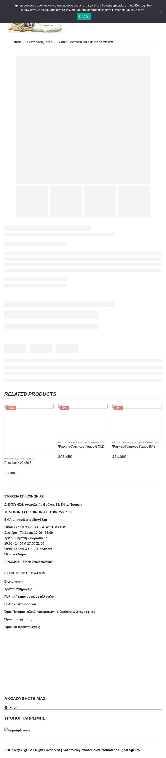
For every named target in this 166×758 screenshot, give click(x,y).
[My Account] (160, 24)
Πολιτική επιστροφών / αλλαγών (29, 596)
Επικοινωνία (13, 581)
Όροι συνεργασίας (18, 619)
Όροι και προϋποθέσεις (22, 627)
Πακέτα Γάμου (81, 442)
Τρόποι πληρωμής (18, 589)
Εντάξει (84, 16)
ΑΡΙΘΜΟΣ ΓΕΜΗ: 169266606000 (28, 562)
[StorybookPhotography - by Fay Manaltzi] (35, 24)
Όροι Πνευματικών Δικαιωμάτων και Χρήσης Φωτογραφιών (49, 611)
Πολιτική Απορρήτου (20, 604)
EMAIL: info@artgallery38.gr (25, 519)
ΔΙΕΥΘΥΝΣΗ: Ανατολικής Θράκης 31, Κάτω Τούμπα (43, 504)
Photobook (11, 459)
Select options (46, 411)
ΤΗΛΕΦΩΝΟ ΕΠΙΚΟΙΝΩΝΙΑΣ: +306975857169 (38, 512)
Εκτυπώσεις (27, 459)
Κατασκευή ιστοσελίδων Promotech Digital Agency (101, 750)
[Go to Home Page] (5, 42)
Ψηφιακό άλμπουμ (102, 442)
